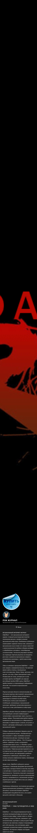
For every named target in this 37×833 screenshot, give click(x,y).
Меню (19, 627)
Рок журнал (10, 620)
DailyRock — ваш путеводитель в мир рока (18, 807)
